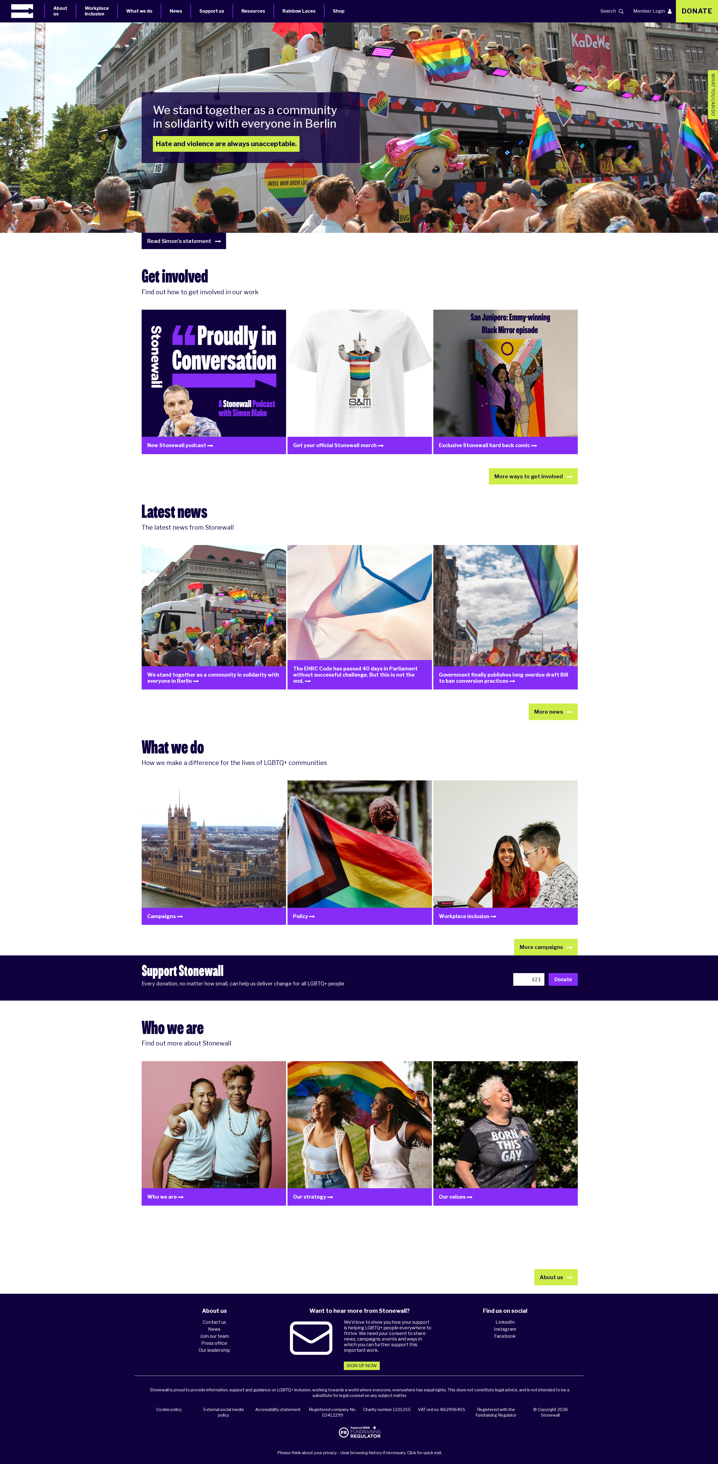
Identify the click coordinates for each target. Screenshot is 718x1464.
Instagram (505, 1329)
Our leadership (214, 1350)
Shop (338, 11)
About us (60, 11)
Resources (253, 11)
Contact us (214, 1322)
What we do (139, 11)
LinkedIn (505, 1322)
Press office (214, 1343)
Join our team (214, 1336)
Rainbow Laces (299, 11)
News (176, 11)
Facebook (505, 1336)
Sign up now (362, 1365)
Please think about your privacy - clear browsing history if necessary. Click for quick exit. (359, 1452)
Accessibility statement (278, 1409)
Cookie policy (169, 1409)
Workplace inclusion (97, 11)
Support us (211, 11)
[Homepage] (27, 11)
